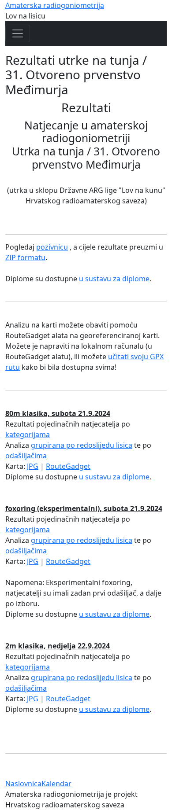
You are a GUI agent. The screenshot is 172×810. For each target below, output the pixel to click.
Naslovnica (23, 783)
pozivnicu (52, 247)
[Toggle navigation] (17, 33)
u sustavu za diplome (114, 279)
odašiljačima (26, 455)
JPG (32, 466)
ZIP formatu (25, 257)
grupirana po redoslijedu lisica (81, 445)
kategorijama (27, 434)
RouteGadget (68, 466)
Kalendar (56, 783)
